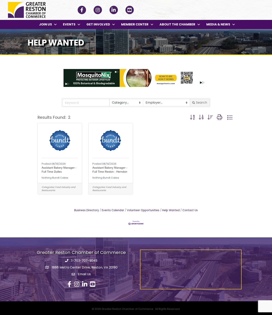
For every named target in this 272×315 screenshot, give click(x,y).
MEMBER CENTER (135, 24)
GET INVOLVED (98, 24)
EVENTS (69, 24)
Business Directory (86, 210)
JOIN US (45, 24)
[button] (192, 117)
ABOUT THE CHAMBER (177, 24)
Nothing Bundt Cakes (55, 177)
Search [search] (201, 102)
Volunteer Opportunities (143, 210)
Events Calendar (113, 210)
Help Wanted (171, 210)
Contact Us (190, 210)
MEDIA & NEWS (218, 24)
